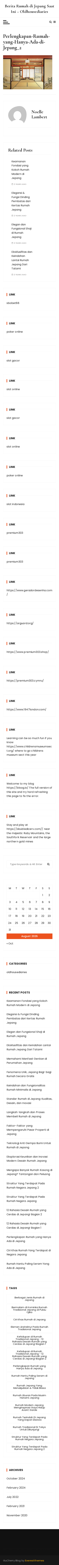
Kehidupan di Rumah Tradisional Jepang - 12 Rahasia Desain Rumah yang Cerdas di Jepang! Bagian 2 (29, 1355)
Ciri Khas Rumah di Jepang (29, 1319)
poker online (15, 332)
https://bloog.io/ (18, 788)
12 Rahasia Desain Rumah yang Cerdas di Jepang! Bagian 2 (26, 1212)
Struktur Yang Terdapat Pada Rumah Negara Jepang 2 (26, 1186)
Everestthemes (34, 1560)
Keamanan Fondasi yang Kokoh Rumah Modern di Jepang (20, 170)
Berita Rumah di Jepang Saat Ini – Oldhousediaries (29, 8)
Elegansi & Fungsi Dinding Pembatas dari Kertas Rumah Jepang (20, 201)
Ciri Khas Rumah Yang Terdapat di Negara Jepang (29, 1252)
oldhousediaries (17, 972)
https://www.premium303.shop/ (28, 652)
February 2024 (16, 1488)
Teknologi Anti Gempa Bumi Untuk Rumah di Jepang (29, 1145)
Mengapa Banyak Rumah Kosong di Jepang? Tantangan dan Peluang (29, 1172)
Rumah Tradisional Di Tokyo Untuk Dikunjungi (29, 1428)
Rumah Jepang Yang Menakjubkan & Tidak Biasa (29, 1387)
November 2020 (17, 1515)
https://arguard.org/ (20, 623)
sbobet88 (13, 303)
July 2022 (13, 1497)
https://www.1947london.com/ (27, 709)
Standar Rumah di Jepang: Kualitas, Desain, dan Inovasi (29, 1101)
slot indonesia (15, 504)
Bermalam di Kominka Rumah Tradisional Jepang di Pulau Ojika (29, 1310)
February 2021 (16, 1506)
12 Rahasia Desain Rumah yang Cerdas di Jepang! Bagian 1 (26, 1226)
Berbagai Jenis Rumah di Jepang (29, 1299)
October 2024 (16, 1478)
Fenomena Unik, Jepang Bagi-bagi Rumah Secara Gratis (29, 1074)
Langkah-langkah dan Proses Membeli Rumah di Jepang (26, 1114)
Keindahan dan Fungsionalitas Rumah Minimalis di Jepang (26, 1088)
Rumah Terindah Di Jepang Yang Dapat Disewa (29, 1418)
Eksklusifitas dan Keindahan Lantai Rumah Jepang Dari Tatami (21, 260)
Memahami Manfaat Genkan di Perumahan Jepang (27, 1061)
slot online (13, 389)
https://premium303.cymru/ (25, 681)
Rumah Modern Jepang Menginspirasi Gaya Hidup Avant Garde (29, 1407)
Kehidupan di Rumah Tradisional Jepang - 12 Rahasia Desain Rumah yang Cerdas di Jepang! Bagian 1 (29, 1340)
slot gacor (13, 360)
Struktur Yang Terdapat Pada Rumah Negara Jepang (26, 1199)
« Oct (10, 943)
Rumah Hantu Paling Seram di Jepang (29, 1377)
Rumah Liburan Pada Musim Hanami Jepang (29, 1396)
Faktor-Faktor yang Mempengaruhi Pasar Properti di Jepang (28, 1130)
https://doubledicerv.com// (25, 829)
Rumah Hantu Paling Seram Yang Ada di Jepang (28, 1266)
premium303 (15, 533)
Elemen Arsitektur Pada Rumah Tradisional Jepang (29, 1328)
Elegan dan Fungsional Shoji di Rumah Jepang (26, 1034)
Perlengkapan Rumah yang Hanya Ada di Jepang (29, 1239)
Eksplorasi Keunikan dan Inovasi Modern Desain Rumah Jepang (27, 1159)
